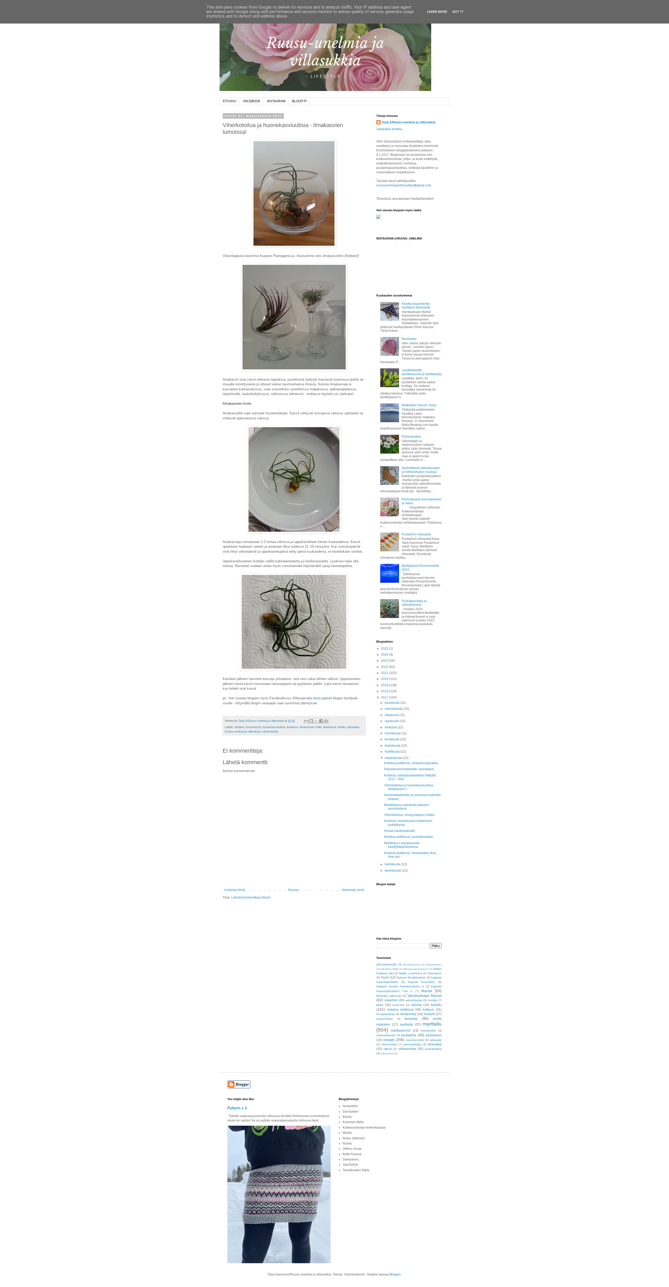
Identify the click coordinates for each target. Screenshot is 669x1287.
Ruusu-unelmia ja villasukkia (243, 731)
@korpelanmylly (386, 964)
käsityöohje (408, 1014)
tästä (317, 698)
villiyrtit (387, 1048)
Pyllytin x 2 (237, 1108)
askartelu (390, 1000)
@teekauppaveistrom (416, 969)
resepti (388, 1040)
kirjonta (416, 1005)
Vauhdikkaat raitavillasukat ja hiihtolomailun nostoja (421, 469)
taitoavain (436, 1040)
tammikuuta (393, 870)
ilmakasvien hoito (311, 727)
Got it (458, 12)
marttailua (353, 727)
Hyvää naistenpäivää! (399, 831)
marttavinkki (428, 1030)
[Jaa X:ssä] (316, 721)
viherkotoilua (270, 731)
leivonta (411, 1018)
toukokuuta (393, 745)
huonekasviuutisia (273, 727)
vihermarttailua (412, 1044)
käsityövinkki (384, 1018)
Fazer (385, 977)
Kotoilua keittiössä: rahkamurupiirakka (411, 763)
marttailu (432, 1024)
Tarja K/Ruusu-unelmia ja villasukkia (408, 122)
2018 (385, 691)
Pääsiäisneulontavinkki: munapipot (409, 769)
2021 (385, 673)
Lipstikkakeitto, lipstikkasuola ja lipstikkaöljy (422, 372)
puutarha (408, 1035)
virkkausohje (407, 1049)
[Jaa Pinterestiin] (326, 721)
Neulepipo (409, 339)
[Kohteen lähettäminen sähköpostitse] (306, 721)
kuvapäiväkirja (385, 1014)
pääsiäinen (434, 1035)
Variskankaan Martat (424, 995)
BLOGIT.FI (299, 101)
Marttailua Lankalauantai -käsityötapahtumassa (402, 845)
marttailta (406, 1024)
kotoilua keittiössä (400, 1009)
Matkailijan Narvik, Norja (419, 405)
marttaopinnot (400, 1030)
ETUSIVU (230, 101)
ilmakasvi (292, 727)
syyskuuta (392, 721)
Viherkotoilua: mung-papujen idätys (409, 815)
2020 (385, 679)
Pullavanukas (411, 436)
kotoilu (341, 727)
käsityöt (429, 1014)
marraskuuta (394, 709)
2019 (385, 685)
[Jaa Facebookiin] (321, 721)
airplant (239, 727)
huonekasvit (253, 727)
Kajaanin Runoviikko (421, 981)
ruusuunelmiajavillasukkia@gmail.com (403, 185)
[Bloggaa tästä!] (311, 721)
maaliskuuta (394, 758)
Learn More (437, 12)
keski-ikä (398, 1004)
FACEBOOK (251, 101)
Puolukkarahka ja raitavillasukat (414, 603)
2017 (385, 697)
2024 (385, 654)
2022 (385, 667)
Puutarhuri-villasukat (416, 534)
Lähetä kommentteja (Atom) (250, 897)
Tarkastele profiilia (389, 129)
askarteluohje (413, 1000)
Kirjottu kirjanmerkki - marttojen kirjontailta (416, 305)
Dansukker (435, 973)
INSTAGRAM (276, 101)
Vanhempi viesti (353, 890)
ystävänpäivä (433, 1048)
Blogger (395, 1274)
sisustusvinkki (415, 1040)
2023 (385, 660)
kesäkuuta (392, 739)
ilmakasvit (329, 727)
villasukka (435, 1044)
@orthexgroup (411, 964)
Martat (426, 991)
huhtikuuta (392, 751)
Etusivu (293, 890)
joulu (379, 1005)
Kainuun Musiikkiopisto (411, 977)
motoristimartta (385, 1035)
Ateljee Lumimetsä (410, 973)
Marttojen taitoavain (388, 995)
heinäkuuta (393, 733)
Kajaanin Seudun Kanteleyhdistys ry (400, 986)
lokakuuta (392, 715)
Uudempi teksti (234, 890)
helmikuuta (393, 864)
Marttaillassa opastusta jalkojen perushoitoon (406, 806)
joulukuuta (392, 703)
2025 (385, 648)
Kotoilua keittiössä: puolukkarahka (408, 837)
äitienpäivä (387, 1053)
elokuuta (391, 727)
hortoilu (432, 1000)
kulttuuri (428, 1009)
